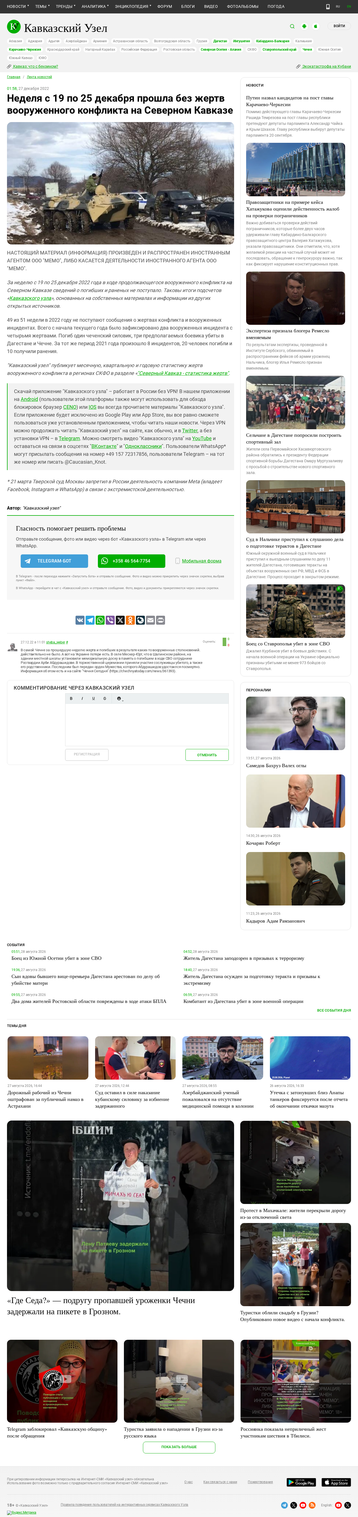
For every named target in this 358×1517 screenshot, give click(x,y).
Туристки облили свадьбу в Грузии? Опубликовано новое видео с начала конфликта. (292, 1315)
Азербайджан (76, 41)
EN (349, 6)
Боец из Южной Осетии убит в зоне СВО (56, 957)
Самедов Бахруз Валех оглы (276, 765)
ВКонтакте (104, 446)
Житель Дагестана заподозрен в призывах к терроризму (243, 957)
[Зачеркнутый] (104, 698)
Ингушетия (241, 41)
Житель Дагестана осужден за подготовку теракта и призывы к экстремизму (251, 979)
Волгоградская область (172, 41)
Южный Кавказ (20, 58)
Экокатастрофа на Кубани (326, 66)
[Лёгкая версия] (328, 6)
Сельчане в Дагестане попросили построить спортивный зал (293, 438)
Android (29, 399)
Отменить (207, 755)
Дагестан (220, 41)
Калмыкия (303, 41)
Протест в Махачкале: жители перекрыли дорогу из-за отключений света (293, 1213)
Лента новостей (39, 77)
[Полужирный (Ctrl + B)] (71, 698)
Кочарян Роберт (263, 842)
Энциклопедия (131, 6)
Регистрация (87, 754)
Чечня (307, 50)
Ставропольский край (279, 50)
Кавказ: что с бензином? (35, 66)
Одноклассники (143, 446)
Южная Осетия (329, 50)
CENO (69, 407)
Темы (41, 6)
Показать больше (179, 1447)
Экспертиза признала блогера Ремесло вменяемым (287, 333)
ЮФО (42, 58)
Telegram (69, 438)
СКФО (252, 50)
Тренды (64, 6)
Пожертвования (260, 1482)
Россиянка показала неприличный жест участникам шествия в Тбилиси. (283, 1432)
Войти (339, 26)
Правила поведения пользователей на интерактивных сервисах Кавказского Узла (124, 1505)
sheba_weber (55, 642)
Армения (100, 41)
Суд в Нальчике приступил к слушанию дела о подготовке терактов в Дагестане (294, 542)
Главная (13, 77)
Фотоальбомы (243, 6)
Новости (16, 6)
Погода (276, 6)
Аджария (35, 41)
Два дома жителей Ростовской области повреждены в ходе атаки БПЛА (88, 1001)
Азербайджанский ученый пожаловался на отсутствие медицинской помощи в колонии (218, 1099)
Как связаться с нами (220, 1482)
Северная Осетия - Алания (221, 50)
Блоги (188, 6)
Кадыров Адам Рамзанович (275, 920)
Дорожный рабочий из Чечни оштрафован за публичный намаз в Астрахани (46, 1099)
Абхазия (15, 41)
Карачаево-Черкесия (25, 50)
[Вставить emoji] (118, 698)
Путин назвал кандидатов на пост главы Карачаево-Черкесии (289, 101)
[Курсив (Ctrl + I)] (82, 698)
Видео (211, 6)
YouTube (202, 438)
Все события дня (334, 1010)
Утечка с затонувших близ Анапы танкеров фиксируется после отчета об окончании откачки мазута (309, 1099)
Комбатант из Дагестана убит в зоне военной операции (243, 1001)
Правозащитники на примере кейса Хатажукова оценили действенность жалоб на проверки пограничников (292, 209)
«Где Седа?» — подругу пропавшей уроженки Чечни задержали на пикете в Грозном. (101, 1305)
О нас (188, 1482)
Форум (164, 6)
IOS (92, 407)
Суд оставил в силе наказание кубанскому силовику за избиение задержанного (132, 1099)
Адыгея (54, 41)
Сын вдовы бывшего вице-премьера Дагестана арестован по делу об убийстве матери (85, 979)
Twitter (189, 430)
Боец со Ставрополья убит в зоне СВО (288, 643)
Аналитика (94, 6)
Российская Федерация (139, 50)
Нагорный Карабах (100, 50)
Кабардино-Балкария (272, 41)
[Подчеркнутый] (93, 698)
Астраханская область (130, 41)
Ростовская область (179, 50)
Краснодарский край (63, 50)
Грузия (202, 41)
